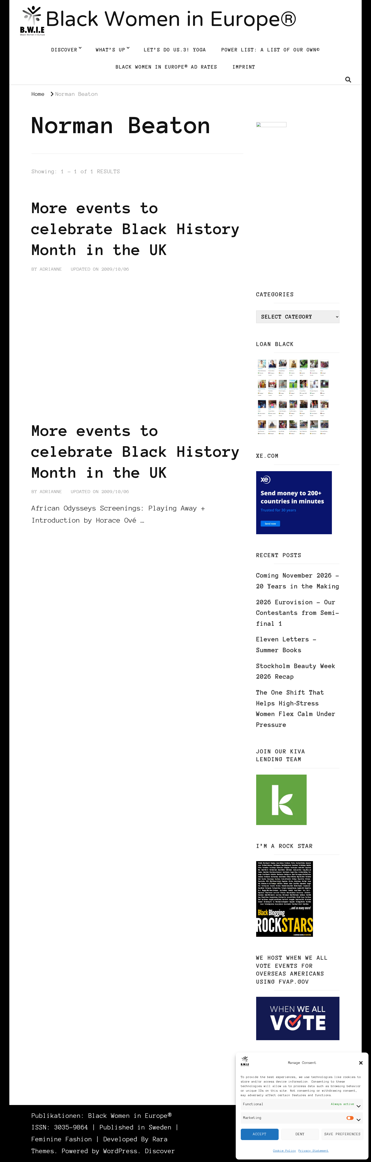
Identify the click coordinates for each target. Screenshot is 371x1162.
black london (50, 189)
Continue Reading (56, 535)
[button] (360, 1062)
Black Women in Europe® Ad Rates (166, 67)
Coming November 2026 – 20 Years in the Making (297, 581)
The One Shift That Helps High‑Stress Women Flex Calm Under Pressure (296, 708)
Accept (260, 1134)
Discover (64, 49)
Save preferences (342, 1134)
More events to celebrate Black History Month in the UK (136, 229)
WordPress (120, 1151)
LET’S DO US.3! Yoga (175, 49)
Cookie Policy (284, 1150)
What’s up (110, 49)
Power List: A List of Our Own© (270, 49)
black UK (87, 189)
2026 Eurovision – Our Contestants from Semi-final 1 (297, 613)
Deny (300, 1134)
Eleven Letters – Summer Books (286, 645)
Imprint (243, 67)
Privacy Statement (314, 1150)
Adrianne (51, 269)
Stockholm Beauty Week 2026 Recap (296, 671)
